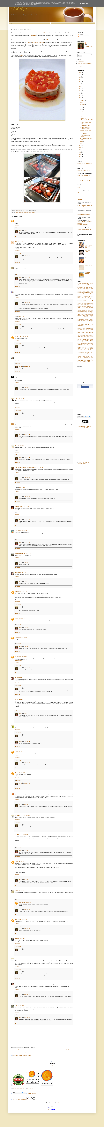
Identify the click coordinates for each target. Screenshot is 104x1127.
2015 (80, 92)
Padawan (17, 398)
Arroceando (88, 288)
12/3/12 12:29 (25, 336)
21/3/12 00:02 (27, 783)
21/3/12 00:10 (27, 909)
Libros (83, 327)
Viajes (53, 23)
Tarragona (79, 353)
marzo (81, 111)
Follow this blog (85, 387)
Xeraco (81, 361)
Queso (82, 343)
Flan (92, 311)
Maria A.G (17, 220)
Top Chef (82, 355)
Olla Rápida (82, 335)
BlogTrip (87, 291)
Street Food (82, 352)
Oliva (78, 335)
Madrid (79, 328)
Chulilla (87, 298)
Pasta (79, 337)
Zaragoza (91, 361)
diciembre (82, 98)
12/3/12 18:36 (24, 591)
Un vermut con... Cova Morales (84, 175)
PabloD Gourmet (18, 834)
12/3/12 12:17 (22, 316)
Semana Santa (81, 348)
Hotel (83, 320)
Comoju (19, 8)
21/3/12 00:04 (27, 825)
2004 (80, 158)
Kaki (81, 323)
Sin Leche (84, 351)
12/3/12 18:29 (27, 542)
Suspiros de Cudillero (87, 251)
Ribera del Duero (87, 344)
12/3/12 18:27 (27, 519)
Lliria (92, 327)
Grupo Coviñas (90, 316)
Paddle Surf (90, 335)
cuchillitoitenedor (18, 660)
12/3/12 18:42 (22, 618)
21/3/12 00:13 (27, 994)
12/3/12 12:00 (21, 267)
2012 (80, 97)
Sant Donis (84, 347)
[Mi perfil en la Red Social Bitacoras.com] (29, 1088)
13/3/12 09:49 (27, 815)
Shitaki (16, 983)
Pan (82, 336)
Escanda (83, 308)
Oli (15, 677)
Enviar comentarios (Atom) (22, 1052)
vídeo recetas (35, 42)
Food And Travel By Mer (20, 553)
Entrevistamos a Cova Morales (84, 237)
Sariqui (16, 267)
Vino (82, 360)
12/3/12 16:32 (24, 572)
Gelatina (91, 315)
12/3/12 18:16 (27, 302)
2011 (80, 145)
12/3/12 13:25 (21, 422)
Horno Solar (21, 212)
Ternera (85, 353)
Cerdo (79, 297)
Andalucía (79, 287)
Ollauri (87, 335)
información (41, 42)
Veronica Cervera (19, 506)
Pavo (81, 339)
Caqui (79, 296)
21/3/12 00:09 (27, 879)
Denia (85, 304)
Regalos (88, 343)
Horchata (91, 319)
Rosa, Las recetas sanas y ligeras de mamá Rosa (25, 467)
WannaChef (86, 360)
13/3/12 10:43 (21, 861)
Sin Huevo (90, 349)
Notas (88, 334)
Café (89, 293)
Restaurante (80, 344)
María (16, 357)
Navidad (83, 334)
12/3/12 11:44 (22, 220)
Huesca (85, 320)
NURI (16, 241)
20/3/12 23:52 (27, 667)
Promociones (26, 212)
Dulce (89, 306)
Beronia (83, 291)
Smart (79, 352)
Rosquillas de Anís (89, 257)
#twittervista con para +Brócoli (84, 170)
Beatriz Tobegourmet (19, 815)
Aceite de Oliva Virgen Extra (84, 283)
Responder (17, 225)
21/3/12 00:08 (27, 850)
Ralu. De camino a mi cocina (21, 793)
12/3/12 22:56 (20, 725)
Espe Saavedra (18, 336)
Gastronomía (85, 315)
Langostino (87, 324)
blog (29, 42)
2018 (80, 86)
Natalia (16, 445)
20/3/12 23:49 (27, 607)
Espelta (91, 308)
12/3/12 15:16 (24, 530)
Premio (91, 340)
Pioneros (79, 340)
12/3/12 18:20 (27, 413)
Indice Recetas (81, 61)
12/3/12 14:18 (40, 467)
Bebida (87, 289)
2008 (80, 151)
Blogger (59, 1102)
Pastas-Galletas (84, 337)
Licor (86, 327)
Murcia (79, 332)
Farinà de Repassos (81, 311)
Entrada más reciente (16, 1049)
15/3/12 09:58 (21, 1005)
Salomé (16, 890)
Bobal (92, 291)
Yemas (84, 361)
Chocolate (80, 298)
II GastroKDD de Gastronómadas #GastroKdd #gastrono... (86, 119)
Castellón (85, 296)
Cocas (85, 300)
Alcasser (91, 284)
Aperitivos (88, 287)
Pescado (84, 339)
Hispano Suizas (81, 319)
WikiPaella (90, 360)
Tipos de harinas (81, 66)
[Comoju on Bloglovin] (84, 417)
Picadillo (87, 339)
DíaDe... (41, 23)
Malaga (84, 328)
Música (87, 332)
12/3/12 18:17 (27, 326)
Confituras (87, 302)
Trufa (92, 355)
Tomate (79, 355)
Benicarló (79, 291)
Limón (89, 327)
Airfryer (79, 284)
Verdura (33, 212)
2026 (80, 72)
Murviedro (83, 332)
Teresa (16, 422)
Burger (79, 293)
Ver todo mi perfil (88, 46)
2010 (80, 147)
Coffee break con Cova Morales (84, 180)
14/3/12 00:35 (22, 938)
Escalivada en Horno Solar (85, 130)
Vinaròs (79, 360)
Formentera (80, 312)
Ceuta (86, 297)
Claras (91, 298)
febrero (81, 141)
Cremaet (85, 303)
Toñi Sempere (18, 572)
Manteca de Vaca (85, 329)
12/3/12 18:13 (27, 277)
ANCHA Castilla (83, 131)
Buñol (92, 292)
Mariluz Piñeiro (18, 656)
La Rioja (82, 324)
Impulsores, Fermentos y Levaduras (85, 63)
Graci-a (16, 958)
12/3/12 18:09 (27, 230)
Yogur (87, 361)
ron (87, 345)
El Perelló (83, 307)
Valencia (86, 357)
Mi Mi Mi (16, 618)
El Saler (86, 307)
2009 (80, 149)
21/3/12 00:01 (27, 741)
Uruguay (87, 356)
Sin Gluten (82, 349)
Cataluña (89, 296)
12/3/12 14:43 (26, 506)
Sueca (89, 352)
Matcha (79, 330)
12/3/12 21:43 (21, 699)
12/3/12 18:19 (27, 387)
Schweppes (91, 347)
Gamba (85, 314)
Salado (30, 212)
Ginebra (79, 316)
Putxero (79, 343)
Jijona (87, 321)
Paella (79, 336)
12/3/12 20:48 (19, 677)
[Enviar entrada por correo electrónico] (27, 210)
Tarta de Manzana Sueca (85, 125)
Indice (34, 23)
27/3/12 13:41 (27, 434)
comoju (18, 210)
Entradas (81, 34)
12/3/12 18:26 (27, 496)
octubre (81, 102)
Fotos (84, 312)
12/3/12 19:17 (24, 637)
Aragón (91, 287)
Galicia (82, 314)
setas (85, 348)
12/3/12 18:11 (27, 255)
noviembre (82, 100)
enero (81, 143)
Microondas (86, 330)
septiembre (82, 104)
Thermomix (90, 353)
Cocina (17, 212)
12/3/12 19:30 (24, 656)
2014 (80, 93)
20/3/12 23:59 (27, 713)
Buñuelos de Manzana (87, 273)
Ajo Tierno (83, 284)
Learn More (82, 3)
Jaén (84, 321)
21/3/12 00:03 (27, 804)
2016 (80, 90)
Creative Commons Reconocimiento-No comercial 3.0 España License (85, 426)
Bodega (82, 292)
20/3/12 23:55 (27, 688)
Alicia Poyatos (18, 530)
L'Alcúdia (84, 323)
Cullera (81, 304)
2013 (80, 95)
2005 (80, 156)
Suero (92, 352)
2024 (80, 76)
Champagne (90, 297)
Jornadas (91, 321)
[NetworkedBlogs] (85, 384)
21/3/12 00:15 (27, 1017)
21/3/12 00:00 (27, 735)
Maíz (81, 328)
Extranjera (84, 310)
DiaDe (91, 304)
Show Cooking (90, 348)
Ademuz (91, 283)
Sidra (78, 349)
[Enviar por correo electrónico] (29, 210)
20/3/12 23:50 (27, 646)
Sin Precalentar (90, 351)
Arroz (92, 288)
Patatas (91, 337)
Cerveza (83, 297)
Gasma (91, 314)
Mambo (87, 328)
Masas (91, 329)
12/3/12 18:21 (27, 457)
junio (81, 106)
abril (81, 109)
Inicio (43, 1049)
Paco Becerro (18, 376)
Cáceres (85, 293)
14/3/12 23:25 (21, 983)
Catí (92, 296)
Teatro (82, 353)
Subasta (86, 352)
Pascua (91, 336)
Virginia (16, 861)
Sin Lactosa (80, 351)
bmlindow (17, 291)
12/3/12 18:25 (27, 477)
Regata (91, 343)
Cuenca (91, 303)
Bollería (86, 292)
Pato (78, 339)
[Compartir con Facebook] (33, 210)
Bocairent (79, 292)
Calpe (92, 295)
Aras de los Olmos (81, 288)
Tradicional (28, 23)
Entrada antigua (69, 1049)
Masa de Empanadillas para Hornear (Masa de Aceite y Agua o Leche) (89, 245)
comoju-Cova (85, 423)
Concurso (80, 302)
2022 (80, 79)
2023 (80, 77)
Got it (88, 3)
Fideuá (86, 311)
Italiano (81, 321)
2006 (80, 154)
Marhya (16, 699)
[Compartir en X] (32, 210)
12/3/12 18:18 (27, 345)
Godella (82, 316)
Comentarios (82, 37)
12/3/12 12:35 (21, 357)
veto (16, 751)
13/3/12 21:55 (25, 919)
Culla (78, 304)
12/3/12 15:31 (28, 553)
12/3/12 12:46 (24, 376)
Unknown (17, 772)
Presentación (81, 342)
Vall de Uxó (90, 357)
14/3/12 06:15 (21, 958)
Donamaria (79, 306)
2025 (80, 74)
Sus (16, 725)
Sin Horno (86, 349)
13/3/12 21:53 (28, 902)
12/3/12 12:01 (22, 291)
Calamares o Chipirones (85, 295)
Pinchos (91, 339)
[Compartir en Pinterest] (35, 210)
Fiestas (89, 311)
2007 (80, 152)
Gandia (88, 314)
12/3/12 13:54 (21, 445)
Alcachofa (87, 284)
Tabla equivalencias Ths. (83, 65)
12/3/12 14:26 (22, 487)
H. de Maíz (84, 318)
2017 (80, 88)
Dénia (88, 304)
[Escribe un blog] (31, 210)
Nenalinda (17, 938)
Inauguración (90, 320)
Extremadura (90, 310)
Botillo (89, 292)
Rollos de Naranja (83, 133)
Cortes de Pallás (80, 303)
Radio (85, 343)
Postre (86, 340)
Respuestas (18, 227)
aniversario (83, 287)
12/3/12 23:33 (22, 772)
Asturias (21, 23)
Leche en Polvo (87, 325)
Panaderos (86, 336)
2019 (80, 84)
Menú (82, 330)
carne (81, 296)
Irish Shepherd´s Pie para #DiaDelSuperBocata (85, 128)
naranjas (91, 332)
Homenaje (86, 319)
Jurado (79, 323)
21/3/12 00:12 (27, 949)
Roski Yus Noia (22, 902)
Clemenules (80, 300)
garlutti (16, 1005)
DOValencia (84, 306)
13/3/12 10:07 (25, 834)
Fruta (87, 312)
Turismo (79, 356)
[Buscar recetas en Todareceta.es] (31, 1093)
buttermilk (82, 293)
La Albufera (89, 323)
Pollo (83, 340)
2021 (80, 81)
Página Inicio (13, 23)
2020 (80, 83)
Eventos (47, 23)
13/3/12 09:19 (30, 793)
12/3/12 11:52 (20, 241)
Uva (82, 357)
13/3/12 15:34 (21, 890)
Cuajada (88, 303)
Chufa (84, 298)
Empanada (91, 307)
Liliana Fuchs (18, 591)
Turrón (83, 356)
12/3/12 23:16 (20, 751)
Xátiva (79, 361)
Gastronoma (80, 315)
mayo (81, 107)
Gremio (85, 316)
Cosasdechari (18, 637)
